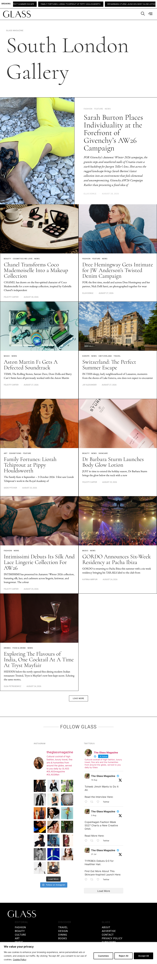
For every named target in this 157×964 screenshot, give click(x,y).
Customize (103, 955)
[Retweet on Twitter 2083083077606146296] (93, 880)
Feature (96, 259)
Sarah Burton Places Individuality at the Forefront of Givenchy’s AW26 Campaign (113, 133)
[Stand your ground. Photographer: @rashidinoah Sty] (40, 813)
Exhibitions (15, 453)
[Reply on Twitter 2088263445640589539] (87, 802)
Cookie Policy (19, 959)
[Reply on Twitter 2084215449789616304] (87, 841)
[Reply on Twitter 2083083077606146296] (87, 880)
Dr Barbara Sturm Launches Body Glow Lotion (92, 4)
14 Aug (94, 780)
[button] (78, 698)
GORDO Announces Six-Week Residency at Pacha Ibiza (116, 559)
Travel (117, 356)
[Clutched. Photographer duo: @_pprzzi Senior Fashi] (40, 840)
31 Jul (93, 854)
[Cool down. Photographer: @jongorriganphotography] (40, 827)
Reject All (123, 955)
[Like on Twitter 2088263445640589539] (99, 802)
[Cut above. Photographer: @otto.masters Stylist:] (53, 813)
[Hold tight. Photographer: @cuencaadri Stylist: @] (53, 799)
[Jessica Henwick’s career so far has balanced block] (40, 868)
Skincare (103, 453)
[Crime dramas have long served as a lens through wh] (67, 813)
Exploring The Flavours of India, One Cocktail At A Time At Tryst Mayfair (39, 659)
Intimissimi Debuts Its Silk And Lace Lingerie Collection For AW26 (39, 562)
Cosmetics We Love (23, 259)
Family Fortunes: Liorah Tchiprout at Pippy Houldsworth (31, 4)
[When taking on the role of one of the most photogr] (40, 786)
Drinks (7, 648)
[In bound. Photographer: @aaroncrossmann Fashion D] (67, 840)
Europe (86, 356)
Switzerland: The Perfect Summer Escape (109, 364)
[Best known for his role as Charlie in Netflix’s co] (40, 799)
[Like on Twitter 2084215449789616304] (99, 841)
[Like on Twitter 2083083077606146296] (99, 880)
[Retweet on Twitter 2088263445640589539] (93, 802)
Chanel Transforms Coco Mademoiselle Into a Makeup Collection (36, 270)
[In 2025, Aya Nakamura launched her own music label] (40, 854)
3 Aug (93, 815)
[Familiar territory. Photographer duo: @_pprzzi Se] (67, 786)
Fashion (86, 259)
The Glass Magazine (103, 775)
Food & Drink (19, 648)
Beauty (7, 259)
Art (6, 453)
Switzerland (105, 356)
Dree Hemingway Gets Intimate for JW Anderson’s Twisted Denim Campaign (117, 270)
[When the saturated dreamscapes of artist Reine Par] (53, 854)
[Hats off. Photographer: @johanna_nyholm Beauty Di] (53, 827)
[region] (78, 953)
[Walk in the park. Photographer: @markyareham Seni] (67, 827)
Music (7, 356)
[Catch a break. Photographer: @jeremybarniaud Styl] (53, 840)
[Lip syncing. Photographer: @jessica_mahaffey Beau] (67, 854)
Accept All (143, 955)
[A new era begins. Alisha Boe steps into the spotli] (53, 868)
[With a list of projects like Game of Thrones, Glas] (53, 786)
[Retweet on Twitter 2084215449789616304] (93, 841)
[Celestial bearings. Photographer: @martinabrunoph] (67, 799)
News (37, 259)
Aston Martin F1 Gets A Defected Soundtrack (31, 364)
